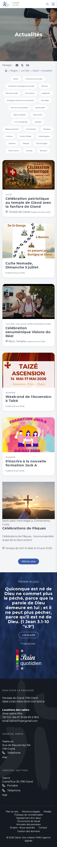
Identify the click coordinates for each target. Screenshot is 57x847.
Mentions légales (31, 811)
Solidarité (46, 93)
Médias (47, 811)
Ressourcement (12, 129)
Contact (43, 827)
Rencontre (37, 115)
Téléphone (14, 752)
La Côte (15, 5)
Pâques (26, 143)
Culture (9, 136)
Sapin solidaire (19, 115)
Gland (15, 3)
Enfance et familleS (34, 79)
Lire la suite (28, 635)
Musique (46, 129)
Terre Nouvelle (12, 93)
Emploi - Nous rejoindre (22, 827)
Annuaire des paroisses (28, 824)
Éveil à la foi (14, 150)
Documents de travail (28, 821)
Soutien (38, 122)
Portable (12, 785)
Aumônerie (31, 129)
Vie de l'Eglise (25, 136)
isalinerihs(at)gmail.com (23, 720)
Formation (30, 93)
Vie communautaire (19, 107)
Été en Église (41, 143)
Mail (4, 757)
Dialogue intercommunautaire (20, 100)
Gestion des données (28, 831)
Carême (11, 143)
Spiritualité (40, 107)
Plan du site (12, 811)
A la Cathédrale (21, 122)
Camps (29, 150)
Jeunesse (45, 100)
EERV (15, 79)
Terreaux (43, 150)
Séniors (44, 86)
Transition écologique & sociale (21, 86)
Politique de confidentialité (28, 814)
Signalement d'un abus (28, 818)
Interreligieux (44, 136)
